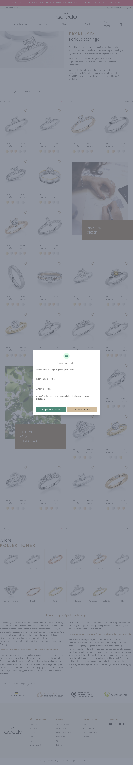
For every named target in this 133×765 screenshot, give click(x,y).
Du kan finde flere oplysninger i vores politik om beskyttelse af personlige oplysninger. (63, 397)
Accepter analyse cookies (51, 409)
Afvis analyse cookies (82, 409)
